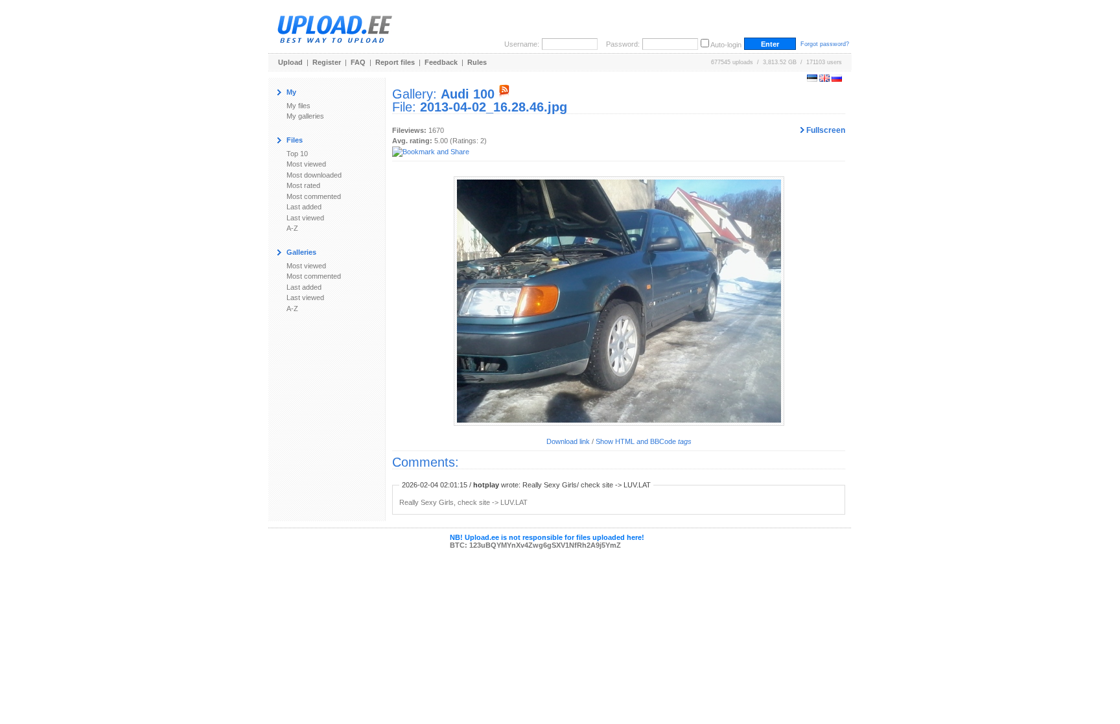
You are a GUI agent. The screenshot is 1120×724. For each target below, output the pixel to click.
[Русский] (837, 79)
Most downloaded (314, 175)
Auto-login (725, 45)
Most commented (313, 196)
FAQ (358, 62)
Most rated (303, 185)
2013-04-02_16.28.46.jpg (493, 107)
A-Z (292, 228)
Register (326, 62)
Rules (477, 62)
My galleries (305, 116)
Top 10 (297, 154)
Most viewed (306, 164)
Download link (568, 441)
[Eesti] (812, 79)
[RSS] (504, 94)
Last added (303, 207)
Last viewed (305, 218)
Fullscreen (824, 130)
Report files (395, 62)
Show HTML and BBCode (644, 441)
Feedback (441, 62)
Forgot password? (824, 44)
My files (298, 106)
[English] (824, 79)
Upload (290, 62)
